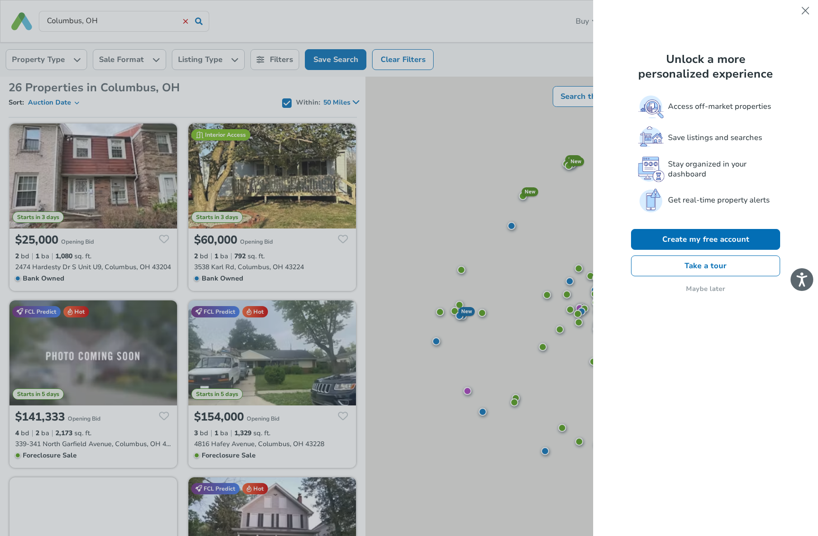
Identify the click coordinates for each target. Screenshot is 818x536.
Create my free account (705, 239)
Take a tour (706, 266)
